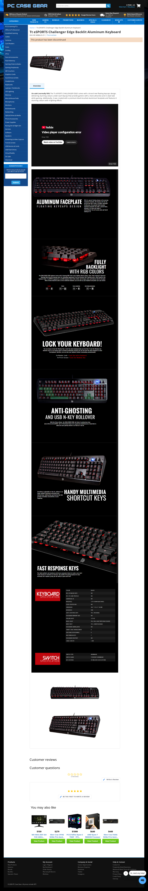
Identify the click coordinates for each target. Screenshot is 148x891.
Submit (16, 182)
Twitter (80, 872)
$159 (39, 831)
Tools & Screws (10, 143)
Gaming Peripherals (12, 67)
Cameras (8, 40)
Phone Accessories (11, 119)
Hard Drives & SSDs (11, 78)
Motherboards (10, 109)
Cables (7, 37)
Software (8, 132)
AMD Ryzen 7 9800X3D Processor (92, 836)
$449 (110, 831)
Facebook (81, 869)
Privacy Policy (117, 874)
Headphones (9, 81)
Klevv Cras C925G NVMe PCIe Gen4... (110, 836)
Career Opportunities (84, 865)
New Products (12, 865)
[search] (108, 6)
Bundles (10, 872)
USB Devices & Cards (12, 146)
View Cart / (123, 7)
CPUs (7, 54)
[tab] (111, 780)
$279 (57, 831)
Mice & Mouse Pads (12, 98)
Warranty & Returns (49, 872)
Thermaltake (51, 35)
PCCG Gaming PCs (11, 26)
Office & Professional (12, 30)
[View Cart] (138, 5)
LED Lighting (9, 91)
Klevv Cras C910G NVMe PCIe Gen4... (57, 836)
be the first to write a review (76, 797)
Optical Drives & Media (13, 115)
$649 (92, 831)
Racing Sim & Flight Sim (13, 126)
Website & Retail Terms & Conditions (124, 869)
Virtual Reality (10, 153)
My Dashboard (47, 867)
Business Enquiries (84, 867)
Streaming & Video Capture (14, 139)
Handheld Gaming (11, 33)
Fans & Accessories (11, 57)
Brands (10, 869)
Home (32, 28)
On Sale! (8, 156)
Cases (7, 47)
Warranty (116, 872)
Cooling (7, 50)
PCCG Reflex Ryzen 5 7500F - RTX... (75, 836)
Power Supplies (10, 122)
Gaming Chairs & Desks (13, 64)
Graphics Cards (10, 74)
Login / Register (48, 865)
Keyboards (9, 85)
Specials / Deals (13, 874)
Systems (10, 867)
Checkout (131, 7)
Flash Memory (10, 61)
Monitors (8, 105)
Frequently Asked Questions (122, 867)
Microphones (9, 102)
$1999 (75, 831)
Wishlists (45, 874)
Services (8, 129)
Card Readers (9, 43)
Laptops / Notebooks (12, 88)
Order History (47, 869)
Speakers (8, 136)
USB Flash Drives (11, 150)
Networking (9, 112)
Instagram (81, 874)
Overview (37, 86)
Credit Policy (117, 876)
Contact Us (116, 865)
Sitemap (115, 879)
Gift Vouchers (9, 71)
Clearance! (8, 160)
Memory (8, 95)
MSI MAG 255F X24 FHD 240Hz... (39, 836)
